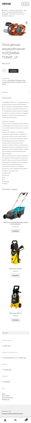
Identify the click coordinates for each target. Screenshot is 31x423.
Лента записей (6, 395)
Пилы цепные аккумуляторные (15, 12)
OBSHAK (6, 3)
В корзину (13, 71)
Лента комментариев (7, 397)
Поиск (15, 420)
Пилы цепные (18, 80)
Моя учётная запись (5, 420)
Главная (6, 10)
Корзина (24, 419)
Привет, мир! (7, 345)
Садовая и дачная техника (15, 10)
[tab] (15, 92)
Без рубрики (7, 381)
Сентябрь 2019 (7, 369)
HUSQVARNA (5, 14)
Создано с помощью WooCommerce (12, 413)
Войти (3, 394)
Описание (5, 92)
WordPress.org (5, 399)
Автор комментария (9, 357)
